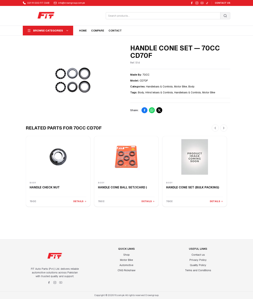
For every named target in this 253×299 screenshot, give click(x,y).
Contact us (198, 254)
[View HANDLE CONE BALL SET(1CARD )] (126, 157)
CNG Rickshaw (126, 270)
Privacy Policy (198, 260)
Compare (97, 30)
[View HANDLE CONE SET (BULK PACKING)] (194, 157)
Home (83, 30)
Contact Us (222, 2)
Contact (115, 30)
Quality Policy (198, 265)
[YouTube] (202, 2)
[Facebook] (191, 2)
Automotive (126, 265)
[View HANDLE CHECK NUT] (58, 157)
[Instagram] (196, 2)
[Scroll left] (215, 128)
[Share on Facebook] (144, 110)
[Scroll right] (223, 128)
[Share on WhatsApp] (152, 110)
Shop (126, 254)
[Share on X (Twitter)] (159, 110)
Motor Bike (126, 260)
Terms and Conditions (198, 270)
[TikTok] (207, 2)
